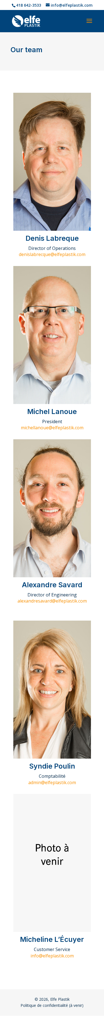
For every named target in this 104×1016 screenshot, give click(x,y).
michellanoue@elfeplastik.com (52, 428)
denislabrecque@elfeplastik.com (52, 254)
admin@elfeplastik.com (52, 782)
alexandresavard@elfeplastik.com (52, 601)
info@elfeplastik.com (52, 956)
